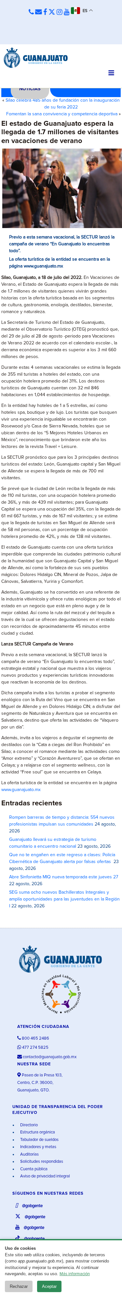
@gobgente (32, 1206)
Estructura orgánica (37, 1132)
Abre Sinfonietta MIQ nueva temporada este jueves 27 (63, 877)
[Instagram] (59, 12)
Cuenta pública (33, 1169)
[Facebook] (45, 12)
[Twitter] (51, 12)
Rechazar (19, 1286)
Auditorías (29, 1154)
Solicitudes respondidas (41, 1162)
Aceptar (49, 1286)
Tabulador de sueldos (39, 1140)
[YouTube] (67, 12)
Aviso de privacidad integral (44, 1176)
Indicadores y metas (37, 1147)
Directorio (28, 1125)
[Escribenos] (38, 12)
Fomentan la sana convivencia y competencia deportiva (61, 114)
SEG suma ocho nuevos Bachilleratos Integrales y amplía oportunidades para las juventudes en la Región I (64, 899)
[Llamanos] (31, 12)
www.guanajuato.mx (21, 789)
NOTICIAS (29, 89)
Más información (75, 1274)
